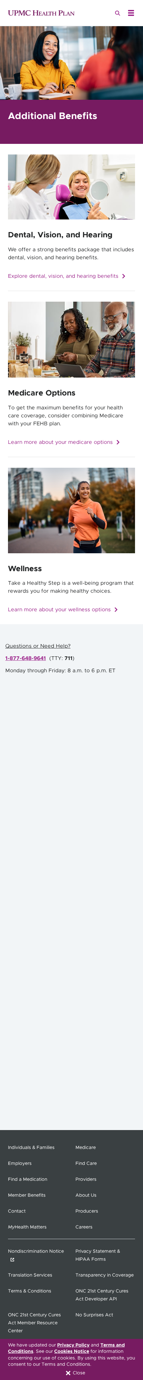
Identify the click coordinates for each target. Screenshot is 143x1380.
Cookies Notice (71, 1351)
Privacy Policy (73, 1345)
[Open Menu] (131, 13)
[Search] (118, 13)
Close (78, 1373)
